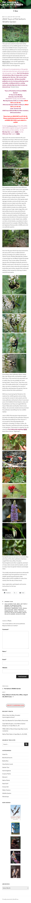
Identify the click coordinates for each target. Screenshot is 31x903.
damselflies (9, 606)
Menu (16, 11)
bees (18, 604)
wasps (24, 612)
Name (4, 651)
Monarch (4, 777)
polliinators (9, 609)
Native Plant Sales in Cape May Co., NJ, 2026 (14, 734)
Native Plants (6, 780)
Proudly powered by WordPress (10, 899)
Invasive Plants (6, 774)
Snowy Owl (5, 787)
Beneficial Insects (7, 757)
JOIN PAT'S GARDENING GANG (15, 705)
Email (4, 659)
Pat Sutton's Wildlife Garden (12, 3)
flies (20, 608)
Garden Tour (9, 601)
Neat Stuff (5, 783)
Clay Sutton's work (7, 764)
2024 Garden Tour (10, 604)
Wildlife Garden (6, 793)
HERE (17, 132)
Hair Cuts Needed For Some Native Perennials (15, 720)
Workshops (5, 796)
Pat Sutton (16, 16)
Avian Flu (4, 754)
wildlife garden (10, 614)
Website (4, 667)
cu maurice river (15, 605)
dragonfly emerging (11, 608)
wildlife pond (20, 614)
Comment (5, 629)
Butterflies (5, 761)
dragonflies (18, 606)
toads (16, 611)
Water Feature (6, 790)
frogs (25, 608)
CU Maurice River (12, 126)
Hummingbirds (6, 770)
